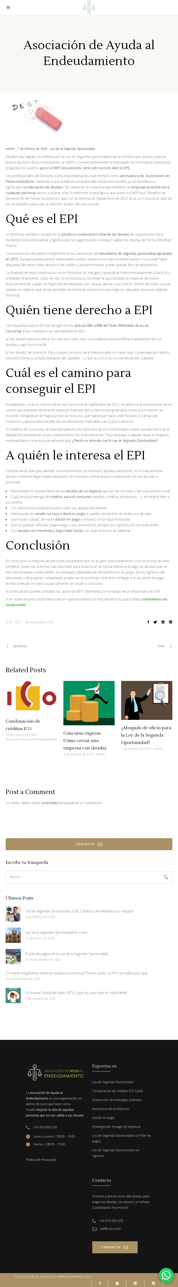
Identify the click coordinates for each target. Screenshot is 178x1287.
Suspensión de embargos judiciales (117, 1100)
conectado (49, 802)
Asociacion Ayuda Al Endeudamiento (31, 739)
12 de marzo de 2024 (21, 735)
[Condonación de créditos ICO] (31, 697)
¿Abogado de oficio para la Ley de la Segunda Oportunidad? (146, 735)
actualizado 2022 (41, 622)
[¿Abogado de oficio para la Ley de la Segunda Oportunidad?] (146, 700)
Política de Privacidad (41, 1160)
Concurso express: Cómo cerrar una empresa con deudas (84, 741)
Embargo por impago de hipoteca (116, 1126)
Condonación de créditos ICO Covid (117, 1091)
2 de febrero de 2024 (78, 754)
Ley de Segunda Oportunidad (113, 1082)
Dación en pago (103, 1118)
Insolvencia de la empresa (110, 1109)
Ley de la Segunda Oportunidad (72, 149)
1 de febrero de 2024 (136, 749)
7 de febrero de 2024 (32, 149)
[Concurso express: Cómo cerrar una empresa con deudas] (89, 703)
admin (10, 149)
